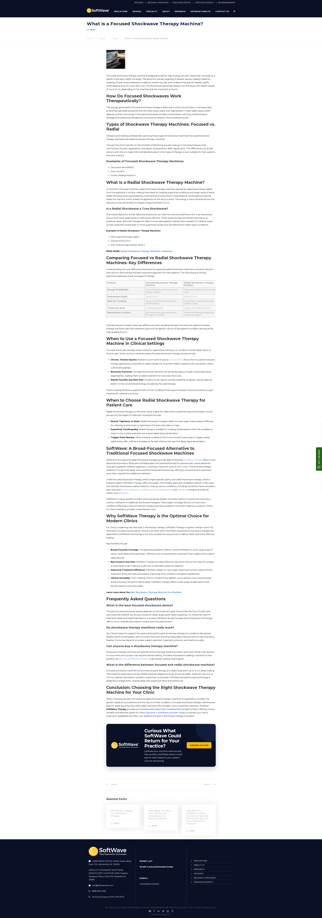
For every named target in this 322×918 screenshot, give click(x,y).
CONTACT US (222, 11)
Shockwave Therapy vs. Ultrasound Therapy (122, 813)
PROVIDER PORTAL (182, 3)
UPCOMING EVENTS (149, 884)
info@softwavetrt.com (102, 885)
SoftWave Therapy (193, 460)
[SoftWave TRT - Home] (98, 10)
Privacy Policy (161, 915)
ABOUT (166, 11)
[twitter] (163, 911)
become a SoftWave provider (134, 659)
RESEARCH (180, 11)
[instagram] (172, 911)
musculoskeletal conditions (136, 490)
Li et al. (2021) (176, 360)
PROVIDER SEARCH (204, 3)
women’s (182, 490)
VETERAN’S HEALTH (200, 11)
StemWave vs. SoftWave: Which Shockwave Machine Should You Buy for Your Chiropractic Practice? (197, 817)
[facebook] (154, 911)
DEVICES (137, 11)
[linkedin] (158, 911)
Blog (92, 30)
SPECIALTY (151, 11)
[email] (150, 911)
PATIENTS (138, 3)
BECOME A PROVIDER (158, 3)
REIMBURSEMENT (226, 3)
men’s (170, 490)
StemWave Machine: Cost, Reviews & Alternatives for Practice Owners (159, 815)
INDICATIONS (200, 861)
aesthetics (123, 493)
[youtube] (168, 911)
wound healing (158, 490)
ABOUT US (199, 865)
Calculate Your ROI (199, 745)
